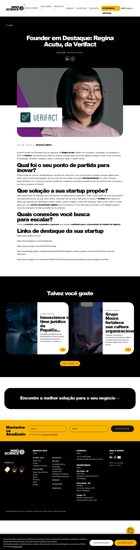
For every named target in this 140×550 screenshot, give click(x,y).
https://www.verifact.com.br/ (29, 236)
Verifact (28, 155)
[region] (70, 542)
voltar (10, 25)
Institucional (57, 472)
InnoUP (70, 8)
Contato (94, 8)
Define (35, 475)
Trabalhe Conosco (40, 466)
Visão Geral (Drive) (40, 472)
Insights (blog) (56, 459)
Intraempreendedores (60, 476)
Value (35, 482)
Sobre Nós (38, 458)
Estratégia (56, 467)
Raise (35, 477)
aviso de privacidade (49, 434)
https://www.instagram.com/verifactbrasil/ (34, 241)
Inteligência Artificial (60, 474)
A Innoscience (31, 6)
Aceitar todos (125, 543)
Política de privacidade (116, 463)
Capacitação (57, 469)
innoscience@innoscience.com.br (90, 459)
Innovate (36, 480)
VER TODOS (69, 363)
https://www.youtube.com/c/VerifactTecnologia (36, 246)
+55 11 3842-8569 (84, 457)
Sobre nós (37, 461)
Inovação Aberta (58, 464)
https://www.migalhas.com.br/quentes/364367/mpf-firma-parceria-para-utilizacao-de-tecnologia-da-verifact (63, 259)
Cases (35, 463)
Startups (81, 8)
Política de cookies (115, 465)
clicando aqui (17, 547)
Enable (35, 485)
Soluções (38, 469)
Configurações (101, 543)
